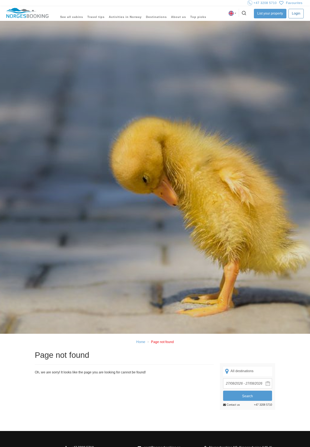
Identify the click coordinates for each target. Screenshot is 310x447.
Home (140, 342)
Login (296, 13)
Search (247, 396)
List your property (270, 13)
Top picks (198, 17)
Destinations (156, 17)
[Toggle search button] (244, 13)
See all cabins (71, 17)
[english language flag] (232, 13)
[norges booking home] (27, 13)
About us (178, 17)
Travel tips (96, 17)
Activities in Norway (125, 17)
